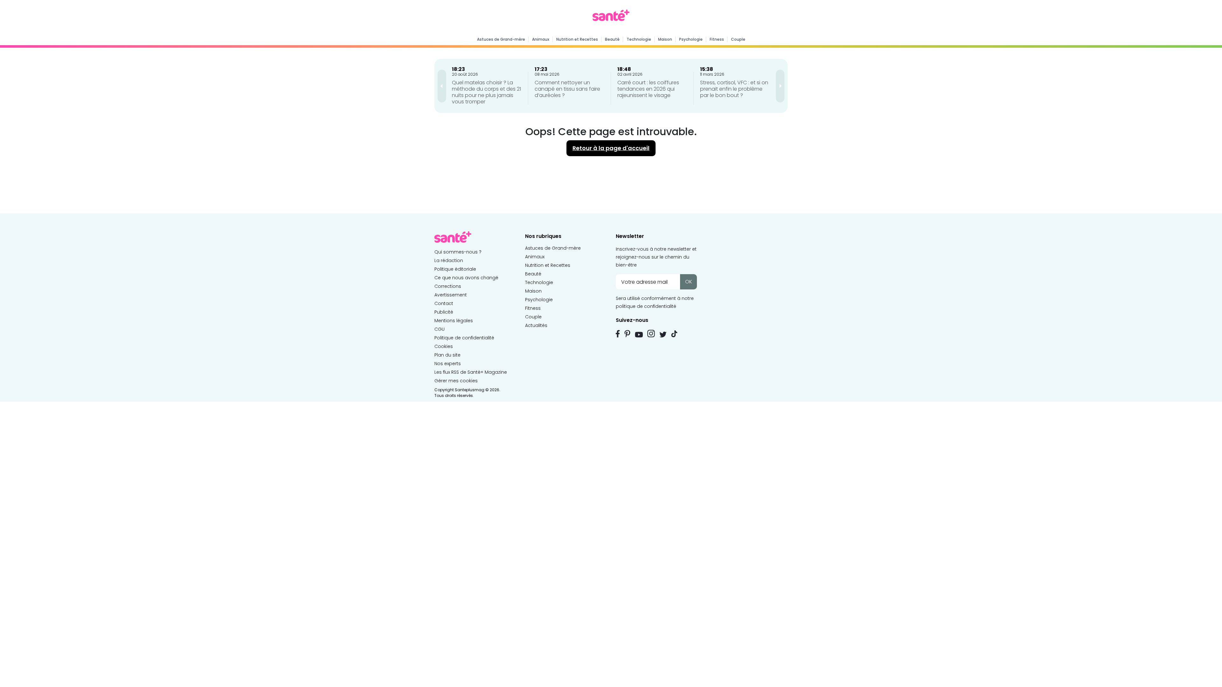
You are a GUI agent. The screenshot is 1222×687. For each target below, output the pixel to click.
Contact (443, 303)
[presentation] (442, 86)
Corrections (447, 286)
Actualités (536, 325)
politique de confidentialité (646, 306)
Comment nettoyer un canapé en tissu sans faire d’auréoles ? (567, 89)
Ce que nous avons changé (466, 277)
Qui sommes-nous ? (457, 252)
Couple (738, 39)
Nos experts (447, 363)
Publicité (443, 312)
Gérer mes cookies (456, 381)
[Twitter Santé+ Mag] (663, 334)
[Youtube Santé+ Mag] (639, 334)
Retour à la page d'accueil (611, 148)
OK (688, 281)
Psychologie (691, 39)
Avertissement (450, 295)
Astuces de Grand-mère (501, 39)
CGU (439, 329)
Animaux (540, 39)
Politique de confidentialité (464, 338)
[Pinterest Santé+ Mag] (627, 333)
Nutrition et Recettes (577, 39)
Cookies (443, 346)
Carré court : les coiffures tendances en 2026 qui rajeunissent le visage (648, 89)
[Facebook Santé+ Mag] (618, 333)
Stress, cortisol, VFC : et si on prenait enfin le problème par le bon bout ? (734, 89)
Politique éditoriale (455, 269)
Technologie (639, 39)
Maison (665, 39)
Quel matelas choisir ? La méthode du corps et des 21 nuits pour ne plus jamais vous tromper (486, 92)
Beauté (612, 39)
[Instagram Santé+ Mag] (651, 333)
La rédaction (448, 260)
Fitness (717, 39)
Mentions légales (453, 320)
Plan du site (447, 355)
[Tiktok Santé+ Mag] (674, 333)
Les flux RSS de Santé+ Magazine (470, 372)
